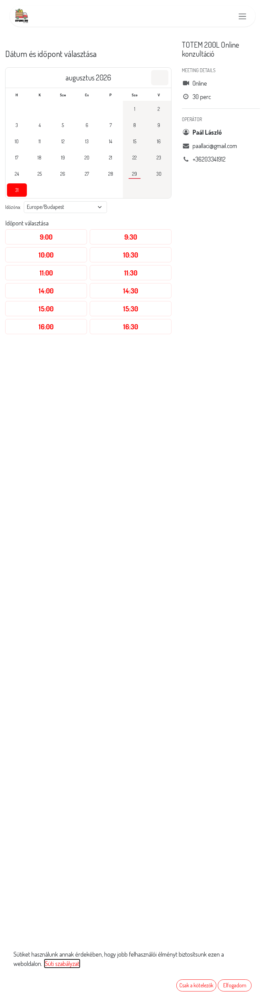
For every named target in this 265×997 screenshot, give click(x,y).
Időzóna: (13, 207)
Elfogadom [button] (234, 985)
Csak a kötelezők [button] (196, 985)
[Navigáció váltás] (242, 16)
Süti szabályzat (62, 963)
